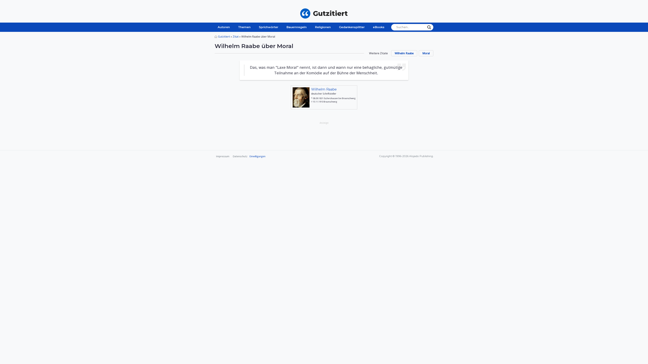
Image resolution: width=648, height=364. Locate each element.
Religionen (323, 27)
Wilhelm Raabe (404, 53)
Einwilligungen (257, 156)
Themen (244, 27)
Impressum (222, 156)
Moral (426, 53)
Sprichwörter (268, 27)
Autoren (224, 27)
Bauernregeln (296, 27)
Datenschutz (240, 156)
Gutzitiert (224, 36)
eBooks (378, 27)
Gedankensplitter (352, 27)
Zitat (236, 36)
